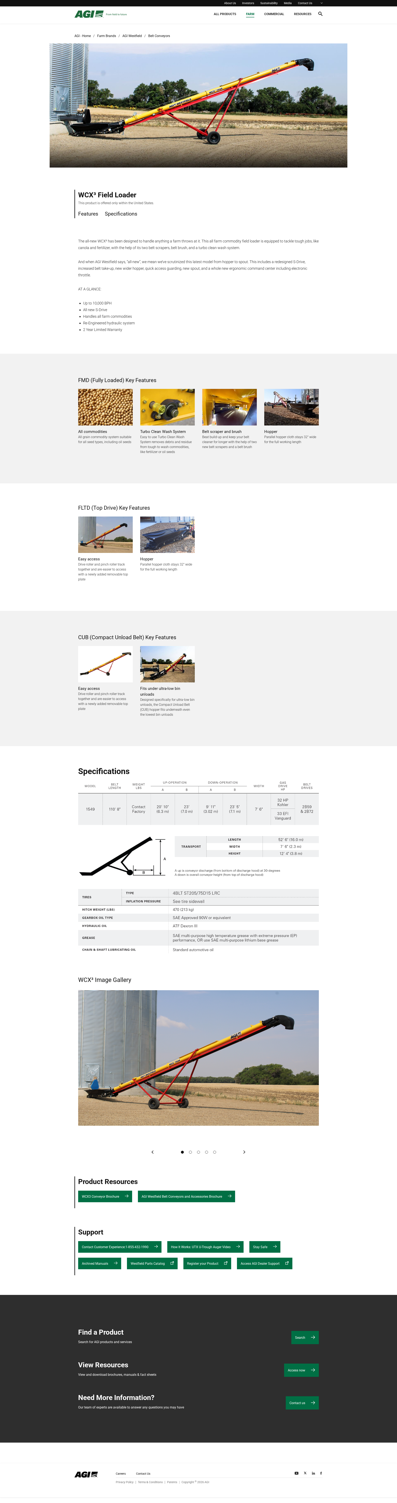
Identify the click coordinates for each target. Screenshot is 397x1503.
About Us (230, 3)
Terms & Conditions (150, 1482)
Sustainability (269, 3)
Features (88, 214)
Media (288, 3)
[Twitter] (305, 1473)
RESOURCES (302, 14)
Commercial (274, 14)
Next (244, 1152)
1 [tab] (182, 1152)
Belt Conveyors (159, 36)
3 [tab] (198, 1152)
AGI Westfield (132, 36)
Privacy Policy (125, 1482)
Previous (152, 1152)
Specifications (121, 214)
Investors (248, 3)
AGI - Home (82, 36)
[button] (320, 15)
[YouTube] (297, 1473)
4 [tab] (206, 1152)
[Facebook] (321, 1473)
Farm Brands (106, 36)
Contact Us (305, 3)
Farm (250, 14)
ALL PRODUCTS (225, 14)
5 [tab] (214, 1152)
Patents (172, 1482)
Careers (121, 1473)
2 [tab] (190, 1152)
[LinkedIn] (314, 1473)
